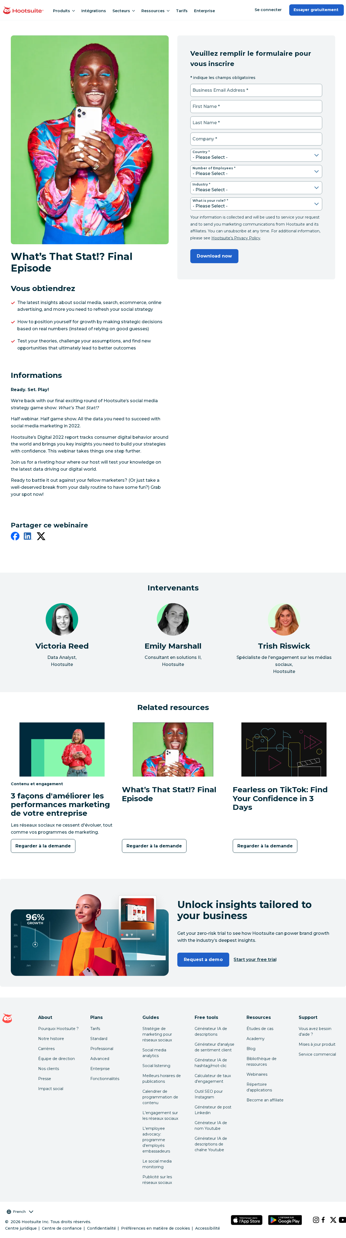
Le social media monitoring (157, 1164)
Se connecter (268, 9)
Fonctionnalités (104, 1078)
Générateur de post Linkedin (213, 1110)
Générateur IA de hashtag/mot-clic (211, 1063)
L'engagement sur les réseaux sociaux (160, 1115)
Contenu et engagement (37, 783)
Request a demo (203, 959)
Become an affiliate (265, 1100)
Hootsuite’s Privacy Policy (235, 238)
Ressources (153, 10)
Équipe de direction (56, 1058)
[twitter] (41, 537)
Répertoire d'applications (259, 1087)
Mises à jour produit (317, 1044)
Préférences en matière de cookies (155, 1228)
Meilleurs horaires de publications (161, 1078)
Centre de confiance (62, 1228)
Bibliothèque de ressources (262, 1061)
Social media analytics (154, 1053)
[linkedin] (28, 537)
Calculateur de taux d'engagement (213, 1078)
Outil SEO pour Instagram (209, 1094)
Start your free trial (255, 959)
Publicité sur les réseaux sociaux (157, 1179)
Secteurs (121, 10)
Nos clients (48, 1068)
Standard (98, 1038)
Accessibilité (207, 1228)
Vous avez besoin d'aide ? (315, 1031)
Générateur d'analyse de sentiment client (214, 1047)
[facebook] (15, 537)
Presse (44, 1078)
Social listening (156, 1065)
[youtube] (338, 1220)
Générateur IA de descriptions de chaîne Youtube (211, 1144)
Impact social (50, 1088)
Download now (214, 256)
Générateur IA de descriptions (211, 1031)
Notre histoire (51, 1038)
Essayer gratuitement (317, 9)
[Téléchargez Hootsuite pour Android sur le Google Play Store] (285, 1220)
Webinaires (257, 1074)
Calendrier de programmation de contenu (160, 1097)
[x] (330, 1220)
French (19, 1211)
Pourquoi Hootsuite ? (58, 1028)
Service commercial (317, 1054)
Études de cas (260, 1028)
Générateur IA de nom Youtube (211, 1125)
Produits (61, 10)
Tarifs (182, 10)
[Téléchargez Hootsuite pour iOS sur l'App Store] (246, 1220)
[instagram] (312, 1220)
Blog (251, 1048)
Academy (256, 1038)
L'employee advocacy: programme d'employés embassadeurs (156, 1140)
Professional (101, 1048)
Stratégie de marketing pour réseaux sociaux (157, 1034)
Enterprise (204, 10)
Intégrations (93, 10)
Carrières (46, 1048)
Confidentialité (101, 1228)
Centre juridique (21, 1228)
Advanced (99, 1058)
